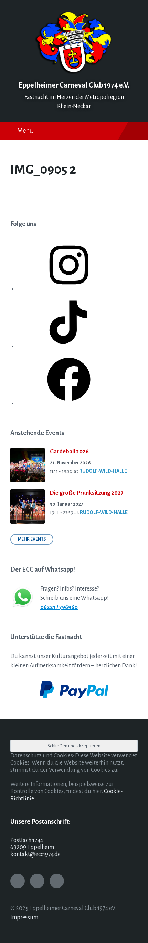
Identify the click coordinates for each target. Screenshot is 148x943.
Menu (25, 130)
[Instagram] (68, 289)
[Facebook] (68, 403)
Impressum (24, 917)
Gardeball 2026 (69, 452)
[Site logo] (74, 72)
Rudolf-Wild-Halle (103, 471)
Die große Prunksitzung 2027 (87, 493)
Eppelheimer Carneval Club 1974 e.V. (74, 85)
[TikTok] (68, 346)
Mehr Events (32, 539)
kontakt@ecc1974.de (35, 854)
